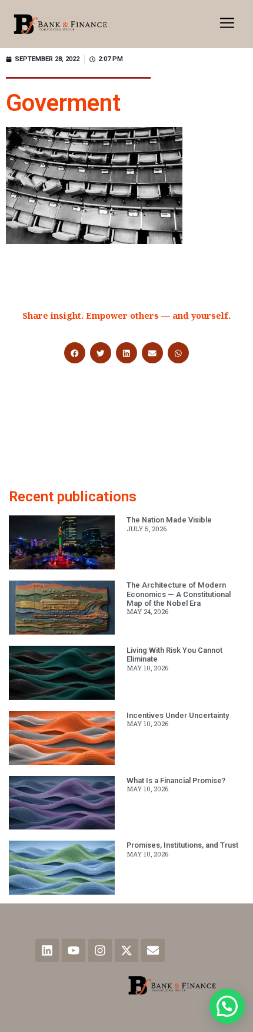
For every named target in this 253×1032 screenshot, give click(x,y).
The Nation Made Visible (169, 519)
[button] (227, 24)
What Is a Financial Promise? (175, 780)
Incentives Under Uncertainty (177, 715)
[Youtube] (73, 950)
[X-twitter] (126, 950)
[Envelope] (153, 950)
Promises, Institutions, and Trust (182, 845)
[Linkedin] (47, 950)
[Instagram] (100, 950)
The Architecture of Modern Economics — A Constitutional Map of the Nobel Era (178, 594)
